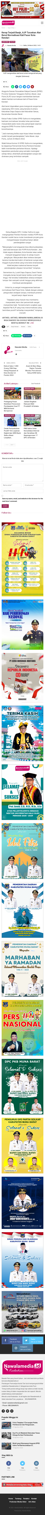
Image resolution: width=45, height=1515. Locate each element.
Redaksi (26, 1499)
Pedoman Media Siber (18, 1502)
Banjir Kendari (15, 326)
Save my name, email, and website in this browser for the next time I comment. (22, 500)
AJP (8, 326)
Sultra (29, 326)
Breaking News (9, 388)
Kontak (34, 1499)
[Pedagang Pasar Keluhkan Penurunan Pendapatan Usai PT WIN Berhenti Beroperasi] (12, 393)
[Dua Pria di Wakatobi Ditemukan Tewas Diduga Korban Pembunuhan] (6, 1435)
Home (10, 1499)
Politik (12, 41)
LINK (32, 323)
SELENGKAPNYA (30, 1399)
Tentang (18, 1499)
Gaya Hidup (5, 41)
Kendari (23, 326)
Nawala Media (26, 1511)
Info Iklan (32, 1502)
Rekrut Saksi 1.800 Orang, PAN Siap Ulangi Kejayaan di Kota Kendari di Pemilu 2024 (11, 370)
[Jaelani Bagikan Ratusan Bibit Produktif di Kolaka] (32, 393)
